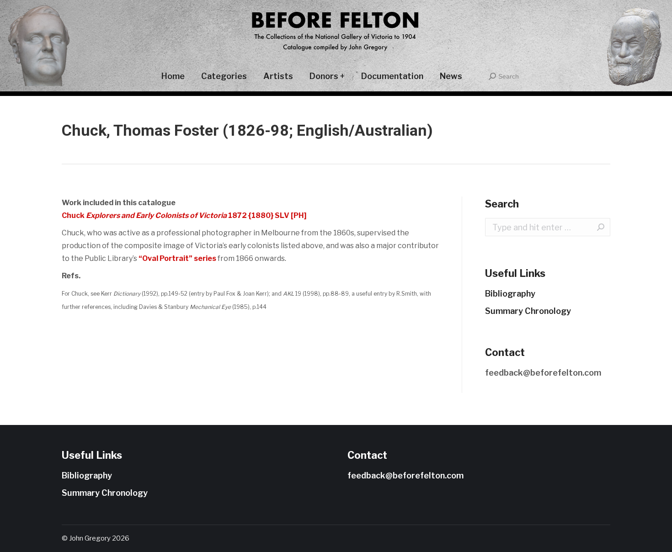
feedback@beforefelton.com (543, 372)
